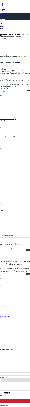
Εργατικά (1, 103)
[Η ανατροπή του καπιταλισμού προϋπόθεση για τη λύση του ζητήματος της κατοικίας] (5, 294)
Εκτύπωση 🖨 (27, 90)
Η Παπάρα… (1, 252)
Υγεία (1, 6)
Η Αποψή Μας (3, 9)
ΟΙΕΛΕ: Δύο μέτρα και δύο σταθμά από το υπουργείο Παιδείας (6, 127)
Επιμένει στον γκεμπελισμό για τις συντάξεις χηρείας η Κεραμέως (6, 102)
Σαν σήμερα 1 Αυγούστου (5, 93)
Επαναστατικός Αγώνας (4, 380)
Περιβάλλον (2, 26)
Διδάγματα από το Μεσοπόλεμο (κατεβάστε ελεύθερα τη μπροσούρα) (6, 316)
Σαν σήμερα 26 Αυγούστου (3, 18)
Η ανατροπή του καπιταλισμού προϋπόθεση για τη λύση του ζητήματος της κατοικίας (7, 295)
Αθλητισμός (2, 7)
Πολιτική (2, 2)
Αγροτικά (2, 4)
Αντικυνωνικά (3, 11)
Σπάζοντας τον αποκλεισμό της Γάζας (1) (7, 393)
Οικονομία (2, 3)
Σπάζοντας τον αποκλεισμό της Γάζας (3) (7, 392)
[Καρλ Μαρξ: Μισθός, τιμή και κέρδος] (5, 223)
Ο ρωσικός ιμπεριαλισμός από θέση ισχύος (6, 211)
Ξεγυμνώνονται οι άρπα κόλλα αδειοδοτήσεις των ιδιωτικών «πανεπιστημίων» (8, 119)
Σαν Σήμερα (1, 239)
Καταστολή (2, 5)
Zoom (2, 10)
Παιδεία (1, 25)
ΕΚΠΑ (0, 91)
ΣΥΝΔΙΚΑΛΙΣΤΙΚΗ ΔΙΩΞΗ (3, 91)
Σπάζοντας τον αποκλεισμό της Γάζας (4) (7, 391)
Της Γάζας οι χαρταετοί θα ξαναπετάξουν (4, 16)
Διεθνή (1, 22)
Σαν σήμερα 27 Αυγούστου (3, 14)
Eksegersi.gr (2, 38)
